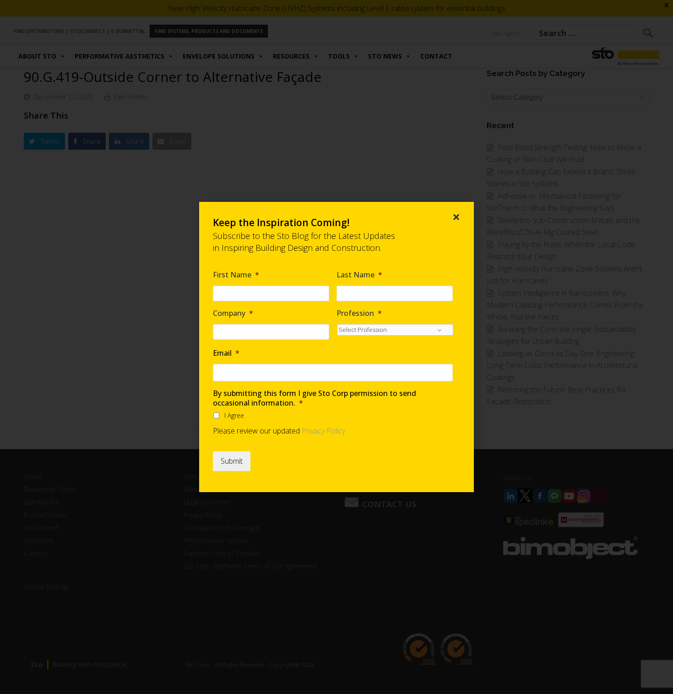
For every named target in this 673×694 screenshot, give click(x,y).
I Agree (234, 415)
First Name (236, 275)
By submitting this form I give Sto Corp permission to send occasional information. (314, 398)
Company (233, 313)
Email (226, 353)
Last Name (359, 275)
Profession (359, 313)
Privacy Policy (323, 431)
